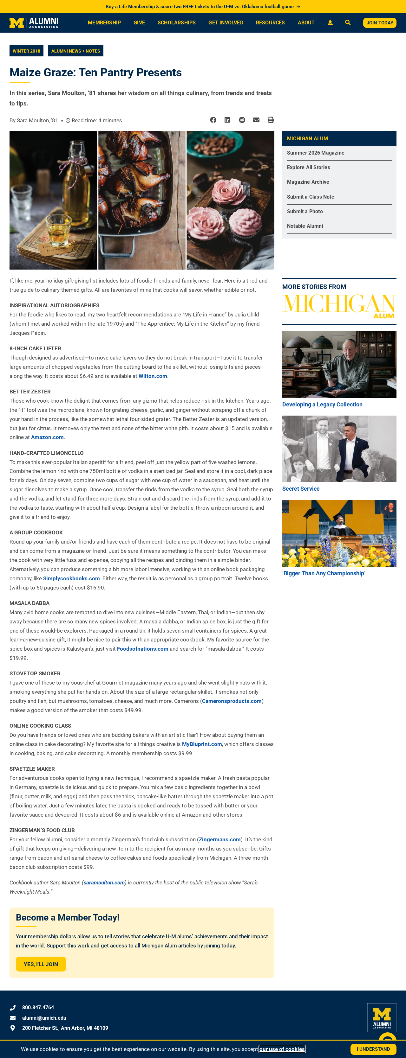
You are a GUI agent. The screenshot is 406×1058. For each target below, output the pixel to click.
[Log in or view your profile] (330, 23)
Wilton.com (153, 376)
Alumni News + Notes (75, 51)
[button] (212, 120)
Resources (270, 23)
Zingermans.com (220, 839)
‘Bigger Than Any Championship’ (323, 573)
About (306, 23)
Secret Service (301, 488)
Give (139, 23)
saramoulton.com (104, 882)
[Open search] (348, 23)
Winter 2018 (26, 51)
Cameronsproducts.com (232, 701)
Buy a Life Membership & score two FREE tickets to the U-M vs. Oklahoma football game (203, 7)
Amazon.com (47, 437)
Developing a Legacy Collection (322, 404)
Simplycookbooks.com (71, 578)
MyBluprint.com (202, 744)
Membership (104, 23)
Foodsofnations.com (142, 649)
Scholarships (177, 23)
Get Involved (225, 23)
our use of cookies (282, 1049)
